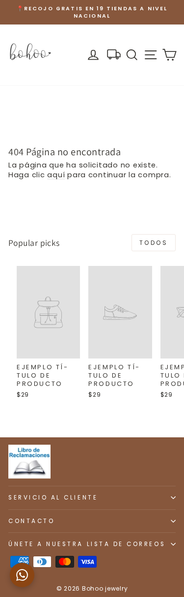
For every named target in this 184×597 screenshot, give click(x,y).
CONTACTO (31, 521)
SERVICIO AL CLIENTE (53, 497)
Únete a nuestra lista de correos (86, 544)
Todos (153, 243)
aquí (56, 175)
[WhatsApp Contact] (22, 575)
